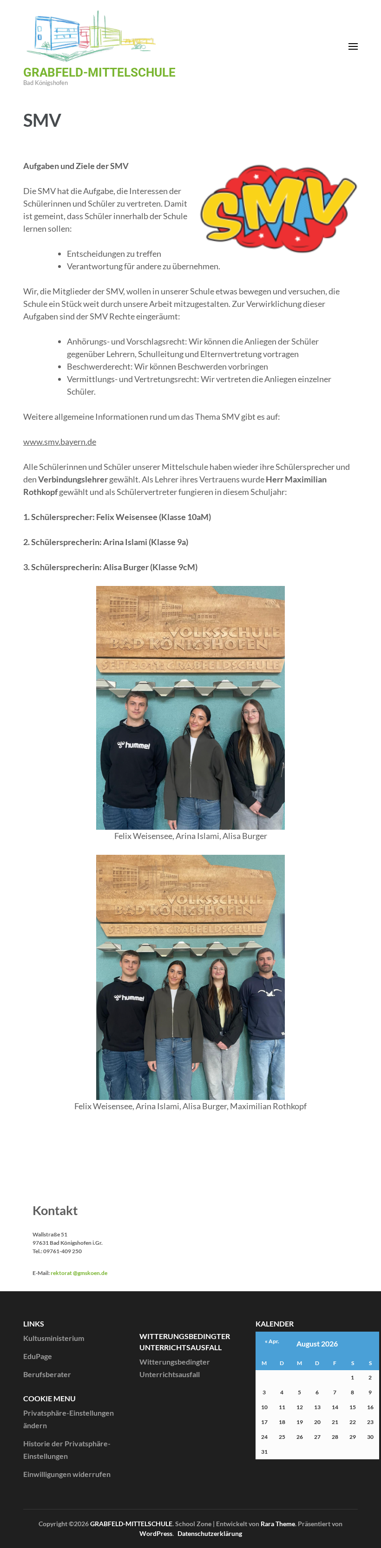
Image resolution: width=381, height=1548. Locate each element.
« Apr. (272, 1341)
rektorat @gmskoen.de (79, 1272)
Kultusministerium (53, 1337)
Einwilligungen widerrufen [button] (67, 1474)
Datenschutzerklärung (209, 1533)
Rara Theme (278, 1524)
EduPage (37, 1356)
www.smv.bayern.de (59, 441)
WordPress (155, 1533)
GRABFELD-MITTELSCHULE (99, 72)
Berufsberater (47, 1374)
